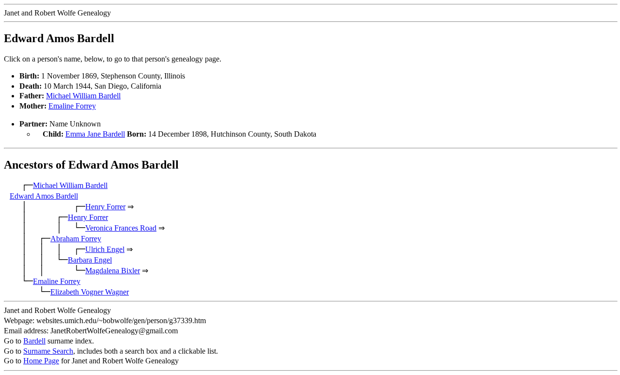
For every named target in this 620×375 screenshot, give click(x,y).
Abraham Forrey (75, 238)
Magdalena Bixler (112, 270)
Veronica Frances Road (120, 228)
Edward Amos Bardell (44, 196)
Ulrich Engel (104, 249)
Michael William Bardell (83, 96)
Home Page (41, 361)
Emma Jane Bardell (95, 134)
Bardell (34, 341)
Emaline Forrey (72, 106)
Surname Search (48, 351)
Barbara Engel (90, 260)
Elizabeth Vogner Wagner (89, 292)
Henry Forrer (105, 207)
